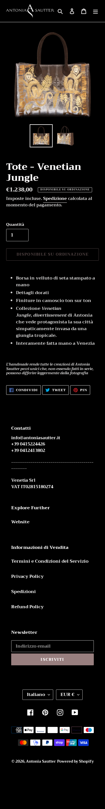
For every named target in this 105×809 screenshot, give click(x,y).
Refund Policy (27, 607)
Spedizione (55, 198)
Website (20, 522)
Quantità (15, 224)
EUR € (67, 694)
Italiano (36, 694)
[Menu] (95, 11)
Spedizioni (23, 592)
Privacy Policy (27, 576)
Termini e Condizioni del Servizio (49, 561)
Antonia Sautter (41, 761)
